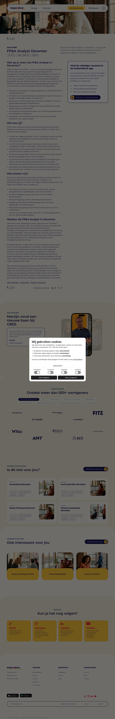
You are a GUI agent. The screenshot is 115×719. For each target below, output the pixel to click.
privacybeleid (77, 359)
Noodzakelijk (37, 369)
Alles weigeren (44, 378)
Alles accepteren (71, 378)
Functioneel (50, 369)
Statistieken (64, 369)
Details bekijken (57, 365)
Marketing (78, 369)
